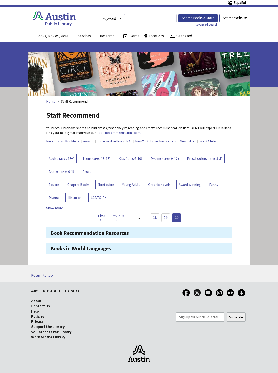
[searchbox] (150, 18)
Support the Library (48, 326)
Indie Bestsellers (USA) (114, 141)
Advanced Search (206, 25)
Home (50, 101)
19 (165, 217)
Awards (88, 141)
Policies (37, 316)
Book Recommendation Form (118, 132)
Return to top (42, 275)
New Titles (188, 141)
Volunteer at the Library (51, 332)
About (36, 300)
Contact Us (40, 306)
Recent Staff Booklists (62, 141)
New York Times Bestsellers (155, 141)
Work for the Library (48, 337)
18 (155, 217)
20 (176, 217)
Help (35, 311)
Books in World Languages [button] (81, 248)
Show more (54, 208)
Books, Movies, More (52, 35)
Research (107, 35)
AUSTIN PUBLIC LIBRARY (55, 290)
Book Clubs (208, 141)
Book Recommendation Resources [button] (90, 233)
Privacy (37, 321)
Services (84, 35)
